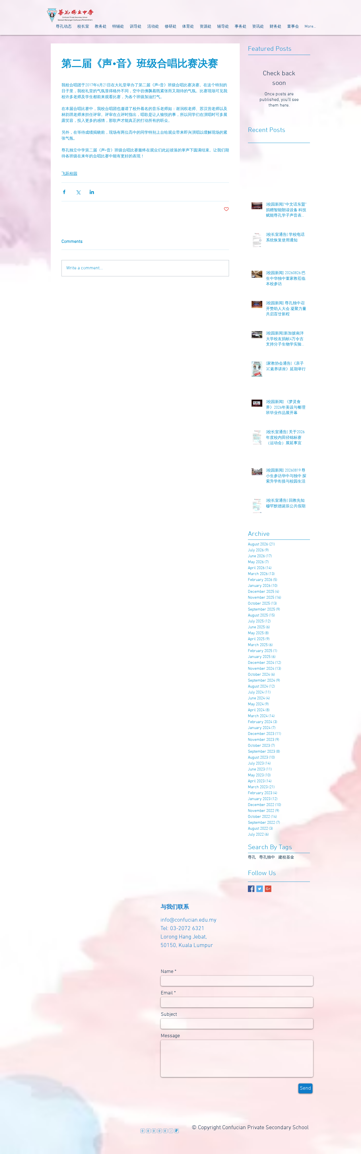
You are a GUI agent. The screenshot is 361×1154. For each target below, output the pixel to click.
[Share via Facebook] (64, 192)
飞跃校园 (69, 173)
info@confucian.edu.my (188, 920)
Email (167, 993)
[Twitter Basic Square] (259, 889)
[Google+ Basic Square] (268, 889)
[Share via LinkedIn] (91, 192)
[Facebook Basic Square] (251, 889)
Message (170, 1036)
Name (167, 971)
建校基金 (286, 857)
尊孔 (252, 857)
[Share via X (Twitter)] (78, 192)
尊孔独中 (267, 857)
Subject (169, 1014)
